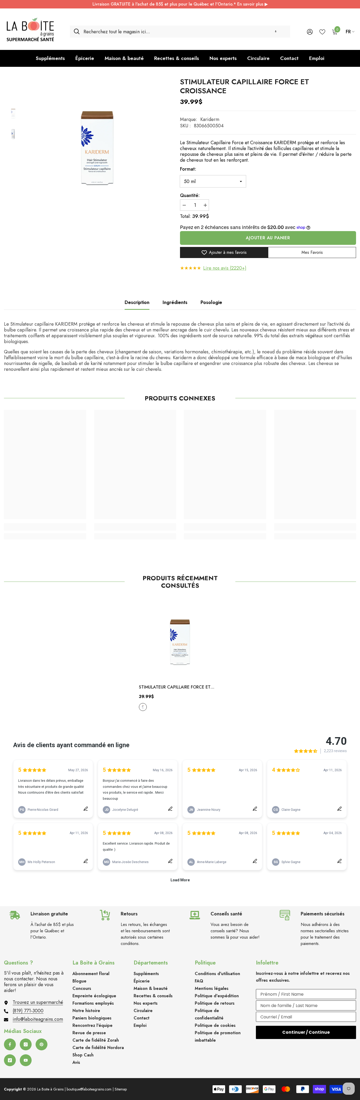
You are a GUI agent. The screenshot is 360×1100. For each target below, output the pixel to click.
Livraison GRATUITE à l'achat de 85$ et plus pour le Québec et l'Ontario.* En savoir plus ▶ (180, 4)
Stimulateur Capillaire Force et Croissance (175, 687)
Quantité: (190, 195)
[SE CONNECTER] (310, 32)
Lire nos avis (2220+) (224, 268)
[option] (97, 142)
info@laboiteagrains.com (38, 1019)
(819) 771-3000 (28, 1010)
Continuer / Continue (306, 1032)
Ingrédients (175, 302)
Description (137, 302)
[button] (275, 32)
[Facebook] (10, 1044)
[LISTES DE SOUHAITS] (322, 31)
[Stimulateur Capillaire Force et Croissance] (180, 638)
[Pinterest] (41, 1044)
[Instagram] (26, 1044)
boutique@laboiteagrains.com (89, 1089)
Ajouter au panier (268, 238)
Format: (188, 169)
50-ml (143, 707)
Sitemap (121, 1089)
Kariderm (209, 119)
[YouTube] (26, 1060)
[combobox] (185, 32)
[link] (45, 527)
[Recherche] (180, 32)
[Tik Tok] (10, 1060)
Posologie (211, 302)
